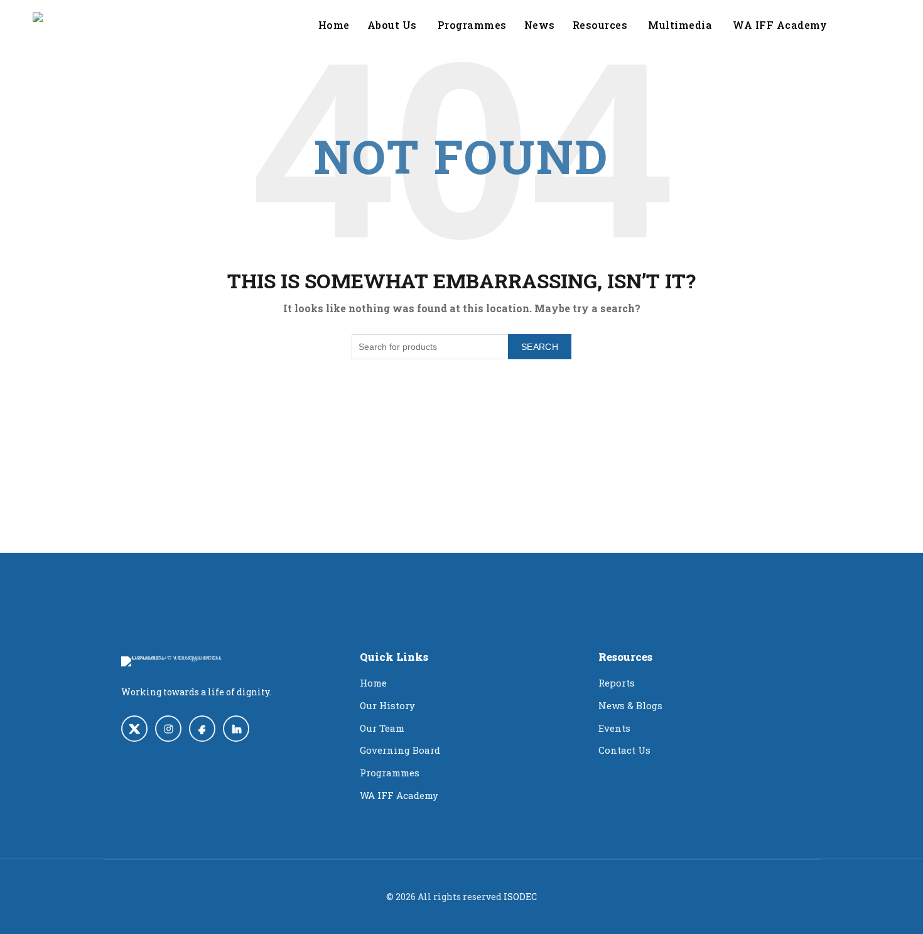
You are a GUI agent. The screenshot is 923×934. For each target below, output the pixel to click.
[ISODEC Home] (180, 661)
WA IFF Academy (399, 795)
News (539, 24)
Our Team (382, 728)
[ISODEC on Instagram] (168, 728)
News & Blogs (630, 705)
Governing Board (400, 750)
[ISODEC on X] (134, 728)
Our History (387, 705)
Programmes (472, 24)
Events (614, 728)
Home (334, 24)
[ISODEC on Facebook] (202, 728)
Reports (616, 682)
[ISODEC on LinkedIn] (236, 728)
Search (539, 347)
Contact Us (624, 750)
